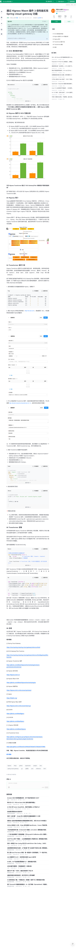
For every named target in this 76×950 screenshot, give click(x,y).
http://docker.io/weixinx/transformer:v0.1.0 (20, 403)
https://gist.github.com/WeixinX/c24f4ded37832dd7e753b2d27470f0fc (26, 746)
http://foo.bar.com (29, 311)
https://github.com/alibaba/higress (16, 729)
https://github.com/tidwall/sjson (15, 721)
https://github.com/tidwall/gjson (15, 713)
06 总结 (54, 47)
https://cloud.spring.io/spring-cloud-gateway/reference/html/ (23, 647)
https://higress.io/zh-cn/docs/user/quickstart (19, 690)
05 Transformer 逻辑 (58, 44)
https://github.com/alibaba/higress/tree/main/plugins (21, 682)
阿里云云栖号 (59, 9)
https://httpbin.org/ (12, 698)
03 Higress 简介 (56, 39)
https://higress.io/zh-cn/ (13, 675)
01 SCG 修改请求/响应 (58, 33)
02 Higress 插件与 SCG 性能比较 (60, 36)
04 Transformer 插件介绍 (59, 41)
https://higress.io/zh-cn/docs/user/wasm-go (19, 706)
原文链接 (9, 754)
